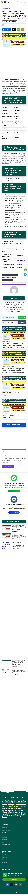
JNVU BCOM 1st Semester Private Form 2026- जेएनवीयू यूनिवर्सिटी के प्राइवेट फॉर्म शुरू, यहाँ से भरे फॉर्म (18, 544)
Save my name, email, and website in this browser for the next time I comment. (14, 460)
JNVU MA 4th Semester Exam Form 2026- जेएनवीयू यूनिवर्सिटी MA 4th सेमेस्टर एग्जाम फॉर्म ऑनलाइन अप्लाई (13, 370)
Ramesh (8, 25)
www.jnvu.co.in (21, 260)
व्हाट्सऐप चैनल (18, 92)
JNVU (6, 2)
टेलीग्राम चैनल (5, 93)
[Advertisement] (14, 63)
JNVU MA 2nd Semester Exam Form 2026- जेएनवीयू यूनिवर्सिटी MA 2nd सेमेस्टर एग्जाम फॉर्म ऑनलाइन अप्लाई (13, 345)
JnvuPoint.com (10, 892)
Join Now (17, 133)
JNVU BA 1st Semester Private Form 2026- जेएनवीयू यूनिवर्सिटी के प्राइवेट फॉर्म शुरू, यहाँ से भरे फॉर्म (19, 527)
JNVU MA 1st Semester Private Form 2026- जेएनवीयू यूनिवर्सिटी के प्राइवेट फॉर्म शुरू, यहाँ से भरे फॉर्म (19, 536)
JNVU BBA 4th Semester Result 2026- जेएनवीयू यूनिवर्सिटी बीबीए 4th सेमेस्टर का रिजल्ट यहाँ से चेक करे (19, 671)
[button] (17, 2)
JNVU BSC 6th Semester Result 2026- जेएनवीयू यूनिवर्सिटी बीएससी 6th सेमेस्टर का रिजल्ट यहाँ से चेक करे (19, 662)
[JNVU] (2, 2)
